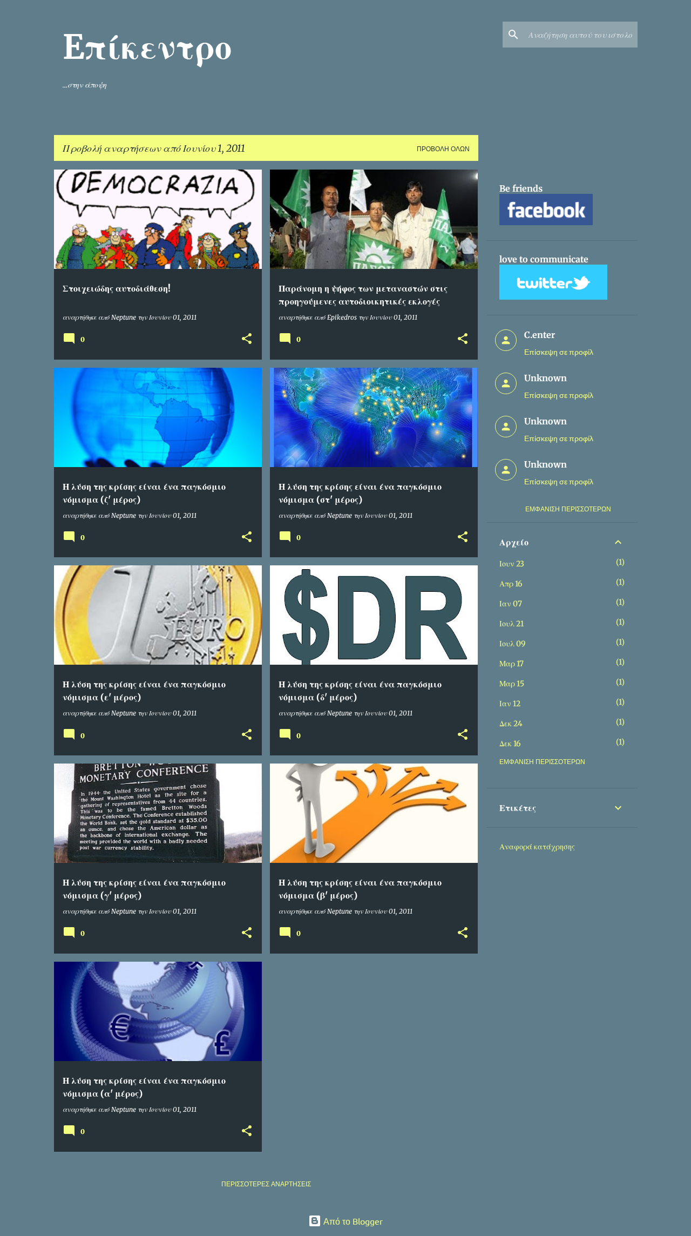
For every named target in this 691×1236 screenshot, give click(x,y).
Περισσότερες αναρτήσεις (266, 1183)
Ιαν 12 (509, 703)
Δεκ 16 (509, 743)
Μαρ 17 (511, 663)
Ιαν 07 (510, 604)
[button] (246, 339)
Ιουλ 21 (511, 624)
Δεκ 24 (511, 723)
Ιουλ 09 (512, 644)
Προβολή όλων (443, 148)
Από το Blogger (352, 1220)
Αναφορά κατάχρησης (537, 847)
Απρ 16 (510, 584)
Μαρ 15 (511, 683)
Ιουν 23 (511, 564)
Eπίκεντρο (147, 47)
